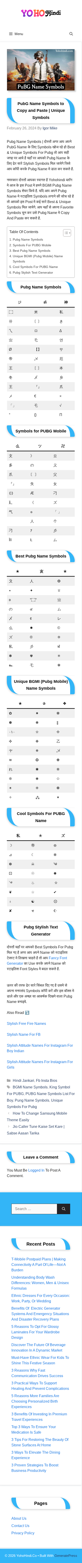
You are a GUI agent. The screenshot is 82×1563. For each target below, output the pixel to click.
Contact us (20, 1526)
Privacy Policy (22, 1533)
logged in (36, 1170)
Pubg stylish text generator (33, 272)
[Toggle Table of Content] (65, 233)
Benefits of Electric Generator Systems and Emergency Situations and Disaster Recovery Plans (40, 1313)
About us (18, 1518)
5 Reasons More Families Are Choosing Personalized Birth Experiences (35, 1401)
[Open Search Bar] (71, 33)
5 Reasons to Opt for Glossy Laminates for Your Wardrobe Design (35, 1332)
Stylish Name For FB (24, 1034)
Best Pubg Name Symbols (31, 250)
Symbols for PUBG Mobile (32, 245)
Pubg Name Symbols (28, 239)
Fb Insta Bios (46, 1080)
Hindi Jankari (23, 1080)
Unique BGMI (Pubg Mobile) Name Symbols (38, 258)
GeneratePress (65, 1556)
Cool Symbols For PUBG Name (35, 267)
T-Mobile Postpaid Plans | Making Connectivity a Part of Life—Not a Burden (38, 1264)
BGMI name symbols (30, 1087)
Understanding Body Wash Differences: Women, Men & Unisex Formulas (40, 1282)
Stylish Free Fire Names (26, 1024)
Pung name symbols (32, 1100)
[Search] (63, 1209)
